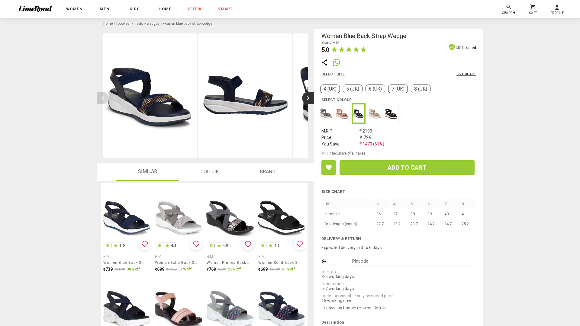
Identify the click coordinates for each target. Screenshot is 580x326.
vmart (225, 9)
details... (381, 307)
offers (195, 9)
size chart (466, 74)
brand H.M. (330, 42)
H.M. (107, 256)
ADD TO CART (407, 167)
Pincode (360, 261)
